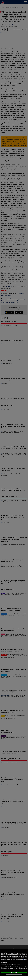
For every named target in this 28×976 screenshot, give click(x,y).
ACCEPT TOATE (14, 972)
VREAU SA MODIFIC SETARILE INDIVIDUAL (14, 974)
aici (23, 959)
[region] (14, 962)
